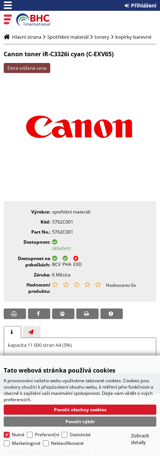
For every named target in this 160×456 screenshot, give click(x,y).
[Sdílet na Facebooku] (39, 313)
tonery (102, 37)
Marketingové (26, 443)
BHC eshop (38, 20)
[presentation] (12, 332)
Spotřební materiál (68, 37)
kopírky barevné (133, 37)
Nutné (18, 434)
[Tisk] (87, 313)
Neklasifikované (67, 443)
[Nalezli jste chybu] (111, 313)
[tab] (12, 332)
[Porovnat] (15, 313)
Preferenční (47, 434)
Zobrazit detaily (140, 439)
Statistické (80, 434)
